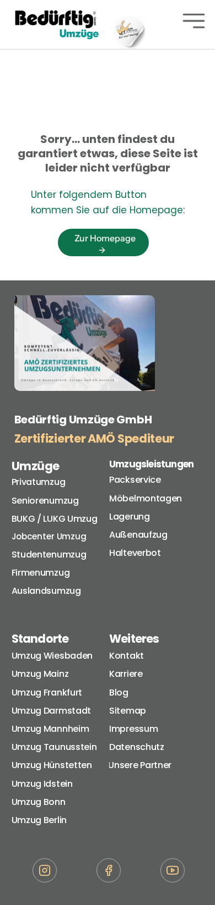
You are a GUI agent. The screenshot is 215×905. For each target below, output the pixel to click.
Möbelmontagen (145, 498)
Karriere (126, 673)
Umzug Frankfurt (47, 692)
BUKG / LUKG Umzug (55, 518)
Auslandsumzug (46, 590)
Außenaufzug (138, 534)
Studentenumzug (49, 554)
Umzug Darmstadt (52, 710)
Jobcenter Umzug (49, 536)
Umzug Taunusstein (54, 747)
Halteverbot (135, 553)
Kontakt (126, 655)
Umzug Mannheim (50, 728)
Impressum (133, 728)
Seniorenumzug (45, 500)
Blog (118, 692)
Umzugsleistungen (151, 464)
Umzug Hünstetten (52, 765)
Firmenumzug (41, 572)
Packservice (135, 479)
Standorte (40, 639)
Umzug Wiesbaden (52, 655)
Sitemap (127, 710)
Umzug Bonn (39, 802)
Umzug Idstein (42, 783)
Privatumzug (39, 482)
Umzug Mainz (40, 673)
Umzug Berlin (39, 820)
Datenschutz (136, 747)
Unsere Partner (141, 765)
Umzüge (36, 466)
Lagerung (129, 516)
